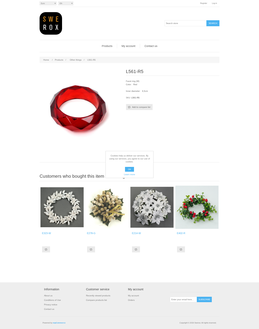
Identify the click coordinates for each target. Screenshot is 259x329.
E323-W (46, 233)
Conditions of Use (52, 300)
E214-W (136, 233)
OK (129, 169)
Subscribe (204, 299)
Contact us (150, 46)
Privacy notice (50, 304)
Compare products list (96, 300)
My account (128, 46)
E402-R (181, 233)
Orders (131, 300)
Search (213, 23)
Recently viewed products (98, 295)
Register (203, 3)
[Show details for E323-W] (62, 207)
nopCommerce (59, 323)
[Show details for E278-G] (107, 207)
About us (48, 295)
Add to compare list (141, 107)
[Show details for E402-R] (197, 207)
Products (107, 46)
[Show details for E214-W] (152, 207)
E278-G (91, 233)
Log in (214, 3)
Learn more (129, 174)
